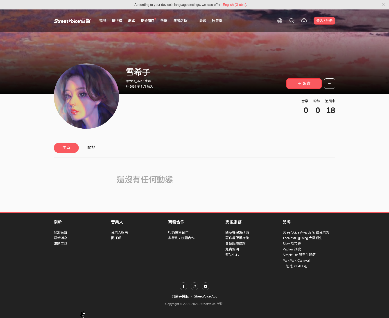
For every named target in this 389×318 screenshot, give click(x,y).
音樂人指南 (119, 232)
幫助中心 (232, 255)
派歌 (202, 21)
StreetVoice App (205, 296)
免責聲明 (232, 249)
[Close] (384, 4)
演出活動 (180, 21)
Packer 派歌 (292, 249)
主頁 (66, 147)
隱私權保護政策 (237, 232)
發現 (102, 21)
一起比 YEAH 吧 (295, 266)
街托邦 (116, 238)
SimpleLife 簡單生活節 (299, 255)
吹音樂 (217, 21)
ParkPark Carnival (296, 260)
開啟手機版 (180, 296)
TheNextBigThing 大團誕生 (302, 238)
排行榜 (117, 21)
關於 (91, 147)
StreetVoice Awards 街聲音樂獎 (306, 232)
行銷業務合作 (178, 232)
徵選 (164, 21)
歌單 (131, 21)
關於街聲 (60, 232)
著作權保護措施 (237, 238)
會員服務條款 (235, 243)
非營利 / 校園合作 (181, 238)
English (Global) (234, 5)
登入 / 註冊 (324, 21)
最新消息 (60, 238)
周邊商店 (147, 21)
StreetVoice (72, 20)
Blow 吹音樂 (292, 243)
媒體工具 (60, 243)
